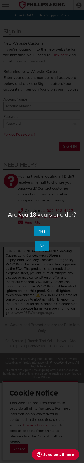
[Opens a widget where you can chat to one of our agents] (55, 455)
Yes (42, 231)
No (42, 245)
